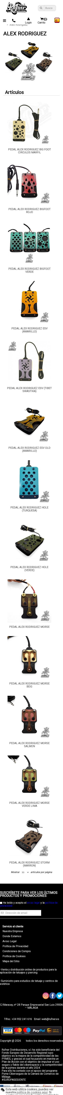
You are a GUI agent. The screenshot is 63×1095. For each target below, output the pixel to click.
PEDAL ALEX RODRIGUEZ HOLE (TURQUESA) (29, 509)
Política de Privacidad (15, 946)
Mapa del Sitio (11, 961)
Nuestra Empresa (13, 931)
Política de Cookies (14, 956)
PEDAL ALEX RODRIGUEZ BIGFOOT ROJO (29, 211)
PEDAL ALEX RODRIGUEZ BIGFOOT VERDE (29, 270)
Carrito (42, 21)
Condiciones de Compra (17, 951)
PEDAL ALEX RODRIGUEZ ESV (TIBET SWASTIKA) (29, 390)
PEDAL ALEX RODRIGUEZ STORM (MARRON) (29, 864)
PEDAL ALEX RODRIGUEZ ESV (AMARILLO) (29, 330)
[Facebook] (52, 995)
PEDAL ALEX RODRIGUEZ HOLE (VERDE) (29, 569)
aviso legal (33, 902)
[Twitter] (59, 995)
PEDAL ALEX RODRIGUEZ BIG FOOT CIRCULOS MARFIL (29, 151)
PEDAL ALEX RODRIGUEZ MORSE (29, 626)
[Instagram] (45, 995)
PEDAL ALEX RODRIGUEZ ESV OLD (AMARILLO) (29, 449)
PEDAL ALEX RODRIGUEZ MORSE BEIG (29, 685)
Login (27, 22)
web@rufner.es (50, 1019)
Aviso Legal (9, 941)
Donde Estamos (12, 936)
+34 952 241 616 (22, 1019)
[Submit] (40, 8)
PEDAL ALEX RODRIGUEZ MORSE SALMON (29, 745)
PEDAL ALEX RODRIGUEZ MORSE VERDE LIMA (29, 804)
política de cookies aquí (32, 1092)
